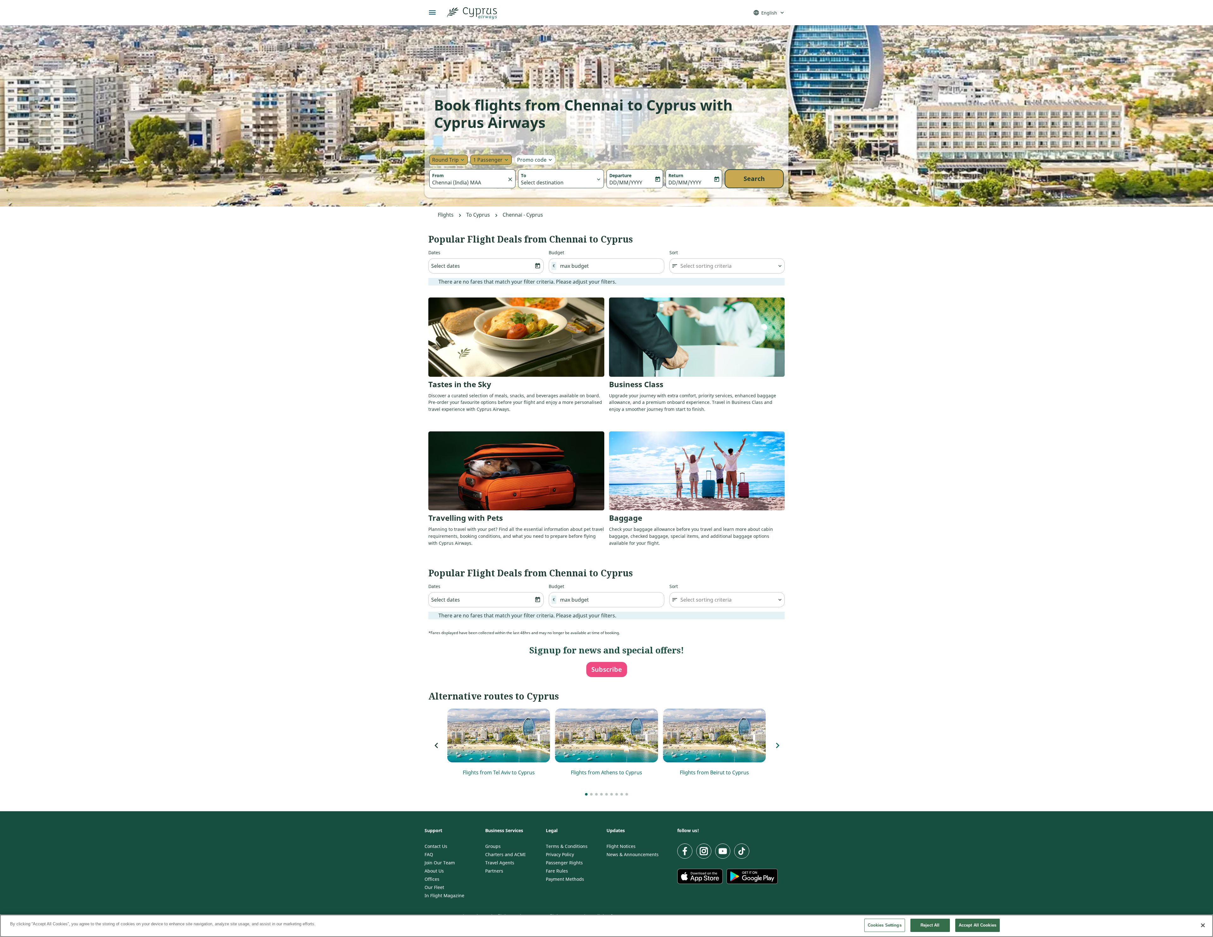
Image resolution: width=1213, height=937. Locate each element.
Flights (446, 214)
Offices (432, 879)
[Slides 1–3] (586, 794)
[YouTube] (722, 851)
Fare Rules (557, 871)
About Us (434, 871)
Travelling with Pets (465, 518)
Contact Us (436, 846)
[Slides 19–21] (616, 794)
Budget (556, 252)
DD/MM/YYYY (625, 182)
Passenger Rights (564, 863)
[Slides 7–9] (596, 794)
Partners (494, 871)
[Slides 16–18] (611, 794)
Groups (493, 846)
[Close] (1203, 925)
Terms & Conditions (567, 846)
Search (754, 178)
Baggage (625, 518)
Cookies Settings (885, 925)
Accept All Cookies (977, 925)
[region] (606, 926)
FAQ (429, 854)
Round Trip (445, 159)
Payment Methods (565, 879)
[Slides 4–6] (591, 794)
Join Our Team (440, 863)
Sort (673, 252)
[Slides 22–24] (621, 794)
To (523, 175)
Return (675, 175)
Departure (620, 175)
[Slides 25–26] (626, 794)
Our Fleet (434, 887)
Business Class (636, 384)
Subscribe (606, 669)
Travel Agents (499, 863)
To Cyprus (478, 214)
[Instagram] (703, 851)
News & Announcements (632, 854)
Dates (434, 252)
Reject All (929, 925)
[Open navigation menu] (432, 13)
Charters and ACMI (505, 854)
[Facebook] (684, 851)
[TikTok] (741, 851)
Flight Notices (621, 846)
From (438, 175)
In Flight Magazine (444, 895)
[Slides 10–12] (601, 794)
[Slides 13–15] (606, 794)
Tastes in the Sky (459, 384)
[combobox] (469, 182)
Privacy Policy (560, 854)
